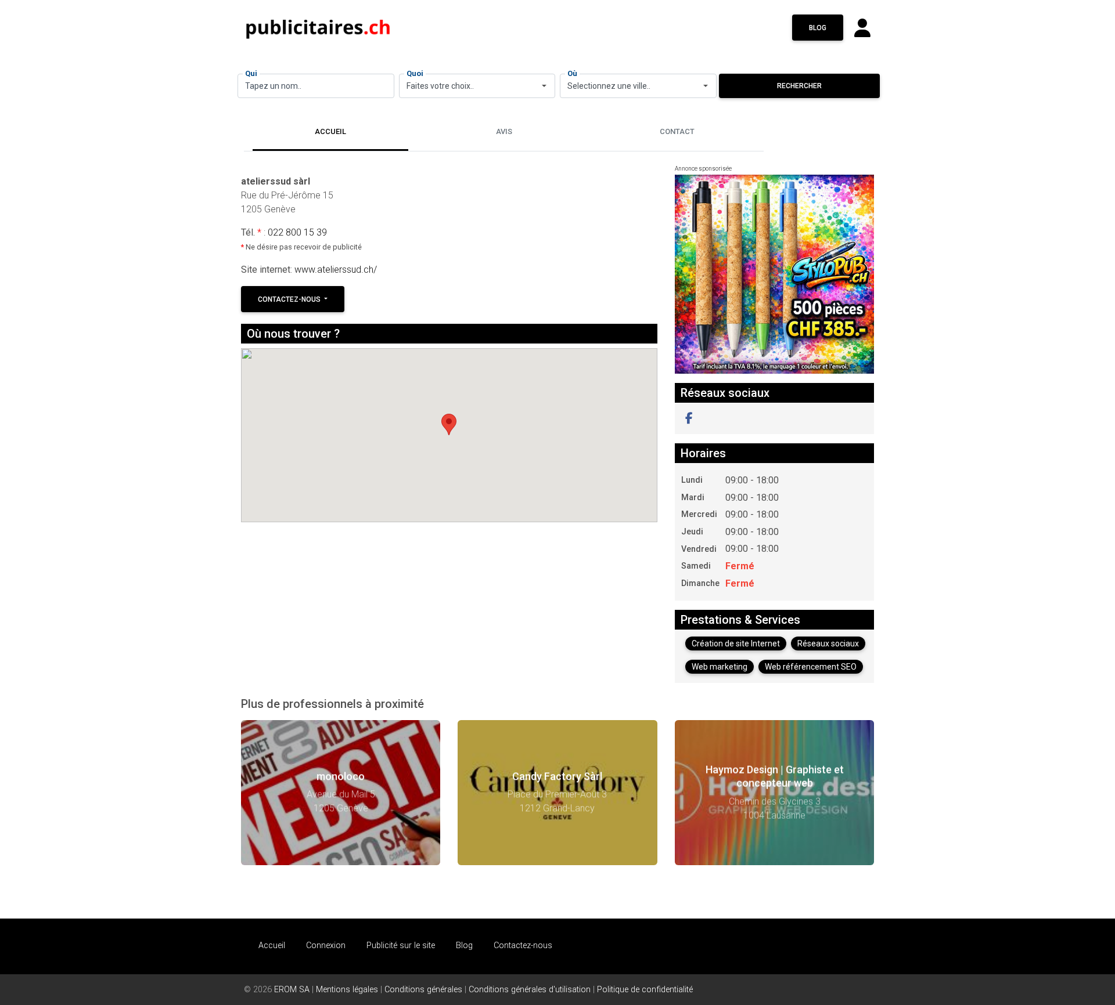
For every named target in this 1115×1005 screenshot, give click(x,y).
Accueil (271, 945)
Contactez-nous (290, 299)
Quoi (415, 73)
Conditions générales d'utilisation (530, 990)
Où (572, 73)
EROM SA (292, 990)
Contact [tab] (677, 131)
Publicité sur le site (400, 945)
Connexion (326, 945)
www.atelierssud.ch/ (335, 269)
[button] (689, 418)
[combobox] (477, 86)
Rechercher (799, 86)
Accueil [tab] (330, 131)
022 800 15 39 (297, 232)
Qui (251, 73)
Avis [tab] (504, 131)
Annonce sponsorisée (703, 168)
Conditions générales (423, 990)
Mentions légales (347, 990)
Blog (817, 28)
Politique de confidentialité (645, 990)
